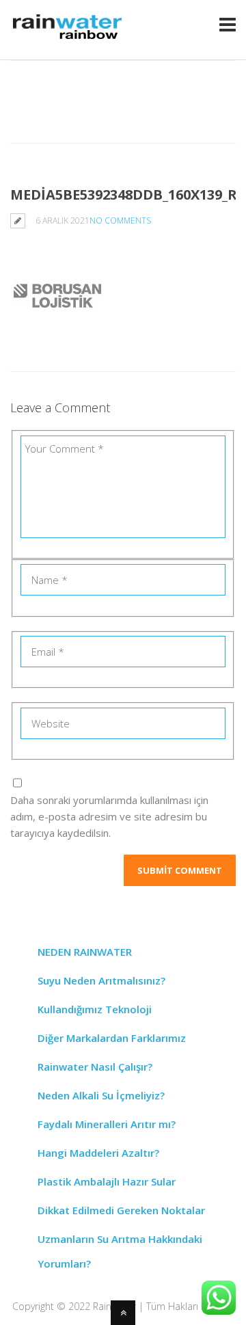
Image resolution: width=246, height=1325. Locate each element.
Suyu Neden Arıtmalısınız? (101, 980)
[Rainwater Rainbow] (69, 37)
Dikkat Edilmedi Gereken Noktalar (121, 1210)
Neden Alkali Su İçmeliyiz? (101, 1095)
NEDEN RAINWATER (85, 952)
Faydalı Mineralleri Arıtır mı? (107, 1124)
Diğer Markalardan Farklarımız (112, 1038)
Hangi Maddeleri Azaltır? (98, 1153)
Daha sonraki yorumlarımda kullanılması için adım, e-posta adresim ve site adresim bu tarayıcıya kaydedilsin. (109, 816)
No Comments (120, 220)
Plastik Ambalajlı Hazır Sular (107, 1181)
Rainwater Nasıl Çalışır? (95, 1066)
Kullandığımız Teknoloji (95, 1009)
